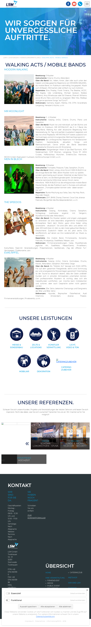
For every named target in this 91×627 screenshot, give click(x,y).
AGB (64, 621)
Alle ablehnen (65, 606)
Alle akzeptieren (48, 606)
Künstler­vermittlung (30, 58)
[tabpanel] (45, 435)
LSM (5, 58)
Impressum (29, 621)
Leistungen (13, 58)
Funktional (16, 600)
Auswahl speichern (28, 606)
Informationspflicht (54, 621)
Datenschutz (40, 621)
